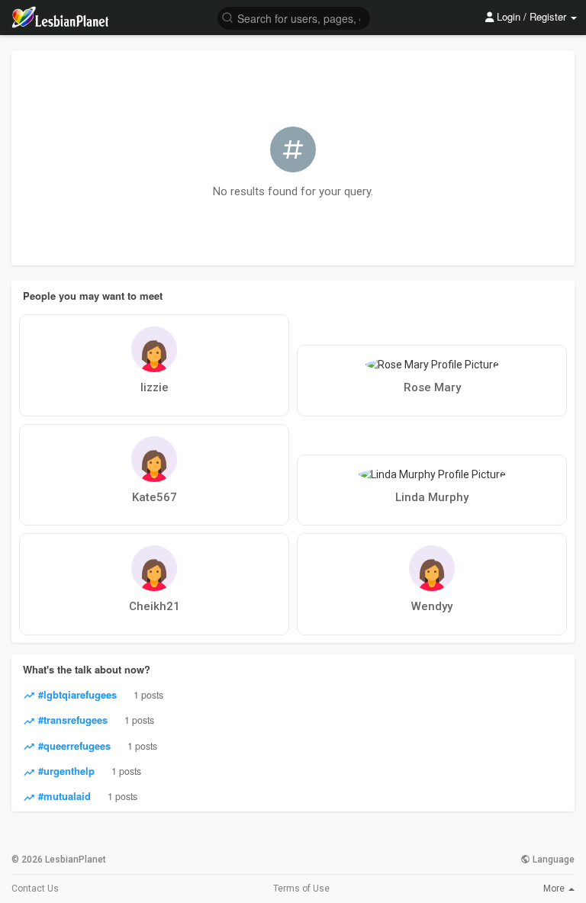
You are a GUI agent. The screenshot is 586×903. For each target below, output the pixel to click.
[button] (293, 17)
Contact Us (35, 888)
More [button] (555, 888)
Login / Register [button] (531, 16)
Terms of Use (301, 888)
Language (552, 859)
